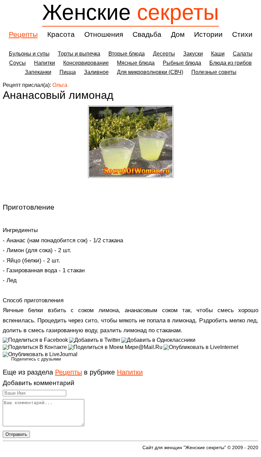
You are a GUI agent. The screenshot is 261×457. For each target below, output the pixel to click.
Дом (178, 34)
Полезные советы (214, 72)
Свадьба (147, 34)
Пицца (67, 72)
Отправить (16, 434)
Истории (208, 34)
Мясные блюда (136, 63)
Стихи (242, 34)
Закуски (193, 54)
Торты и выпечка (79, 54)
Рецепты (23, 34)
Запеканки (38, 72)
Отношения (103, 34)
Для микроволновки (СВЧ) (150, 72)
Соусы (17, 63)
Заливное (96, 72)
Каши (218, 54)
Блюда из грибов (230, 63)
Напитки (44, 63)
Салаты (243, 54)
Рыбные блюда (182, 63)
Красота (61, 34)
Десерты (164, 54)
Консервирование (86, 63)
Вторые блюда (126, 54)
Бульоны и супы (29, 54)
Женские (130, 12)
